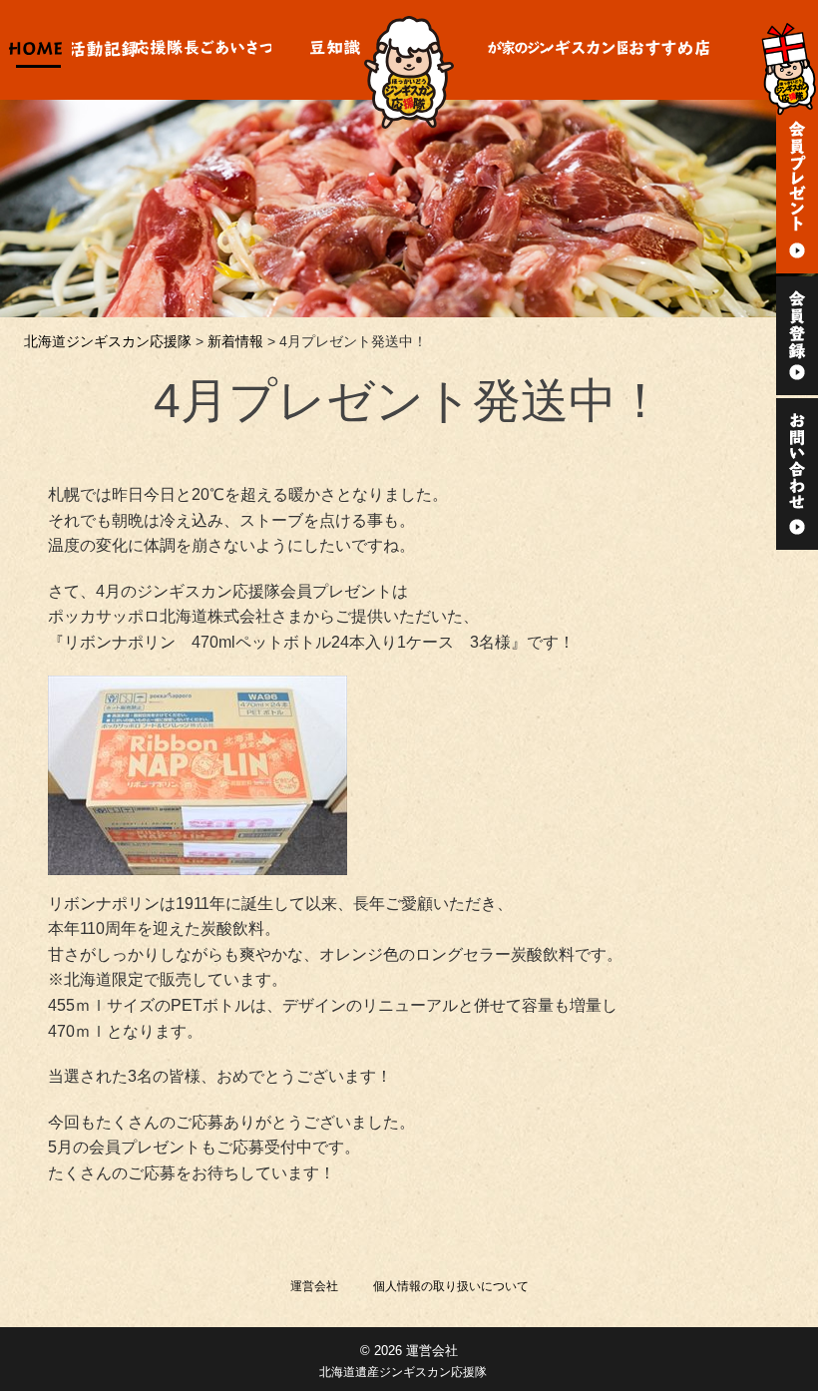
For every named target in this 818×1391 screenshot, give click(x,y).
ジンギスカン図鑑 (587, 50)
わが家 (517, 50)
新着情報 (235, 341)
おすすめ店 (669, 50)
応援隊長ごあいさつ (203, 50)
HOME (36, 50)
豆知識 (335, 50)
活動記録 (104, 50)
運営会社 (314, 1286)
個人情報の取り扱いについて (451, 1286)
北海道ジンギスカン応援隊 (108, 341)
